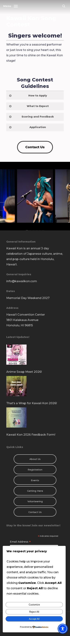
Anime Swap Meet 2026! (24, 371)
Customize (34, 604)
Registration (35, 469)
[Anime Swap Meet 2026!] (35, 357)
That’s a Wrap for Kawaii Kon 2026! (31, 403)
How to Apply (37, 95)
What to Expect (38, 106)
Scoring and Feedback (38, 116)
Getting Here (35, 490)
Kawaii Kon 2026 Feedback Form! (30, 434)
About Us (35, 459)
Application (37, 127)
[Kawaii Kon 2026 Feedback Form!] (35, 419)
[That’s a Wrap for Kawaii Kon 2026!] (35, 388)
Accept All (34, 619)
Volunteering (35, 501)
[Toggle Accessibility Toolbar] (62, 628)
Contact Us (35, 512)
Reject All (34, 611)
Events (35, 480)
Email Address (20, 542)
